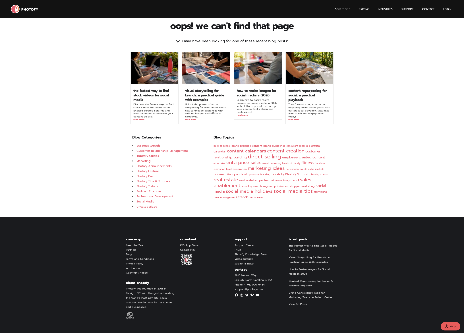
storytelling (320, 192)
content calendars (246, 151)
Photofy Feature (147, 171)
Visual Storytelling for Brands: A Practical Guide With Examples (204, 95)
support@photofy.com (249, 289)
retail (295, 180)
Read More (138, 119)
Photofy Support (296, 174)
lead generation (236, 169)
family (297, 163)
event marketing (271, 163)
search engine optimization (271, 186)
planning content (319, 174)
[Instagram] (242, 296)
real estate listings (280, 180)
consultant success (297, 146)
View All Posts (298, 304)
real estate (226, 179)
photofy (278, 174)
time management (225, 197)
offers (229, 174)
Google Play (187, 250)
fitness (307, 163)
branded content (251, 146)
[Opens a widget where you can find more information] (450, 326)
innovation (219, 169)
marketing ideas (266, 168)
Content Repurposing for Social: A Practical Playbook (307, 95)
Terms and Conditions (140, 259)
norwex (219, 174)
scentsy (246, 186)
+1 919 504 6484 (254, 285)
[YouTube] (257, 296)
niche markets (316, 169)
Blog (129, 254)
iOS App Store (189, 245)
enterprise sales (243, 162)
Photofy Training (147, 186)
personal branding (259, 174)
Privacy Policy (134, 264)
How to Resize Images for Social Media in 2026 (256, 93)
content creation (285, 150)
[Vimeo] (252, 296)
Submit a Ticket (244, 264)
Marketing (143, 161)
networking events (296, 169)
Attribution (133, 268)
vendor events (256, 197)
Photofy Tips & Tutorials (153, 181)
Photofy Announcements (154, 166)
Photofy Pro (144, 176)
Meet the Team (135, 245)
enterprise (219, 163)
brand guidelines (274, 146)
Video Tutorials (244, 259)
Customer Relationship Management (162, 151)
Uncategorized (146, 206)
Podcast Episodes (149, 191)
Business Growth (148, 146)
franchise (320, 163)
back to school (222, 146)
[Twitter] (247, 296)
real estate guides (254, 180)
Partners (131, 250)
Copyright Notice (137, 273)
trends (243, 197)
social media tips (293, 191)
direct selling (264, 157)
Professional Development (154, 196)
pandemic (241, 174)
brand (235, 146)
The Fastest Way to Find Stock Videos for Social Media (151, 95)
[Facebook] (237, 296)
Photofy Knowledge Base (251, 254)
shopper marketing (302, 186)
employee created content (303, 157)
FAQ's (238, 250)
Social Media (145, 201)
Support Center (244, 245)
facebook (287, 163)
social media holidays (249, 191)
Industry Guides (147, 156)
